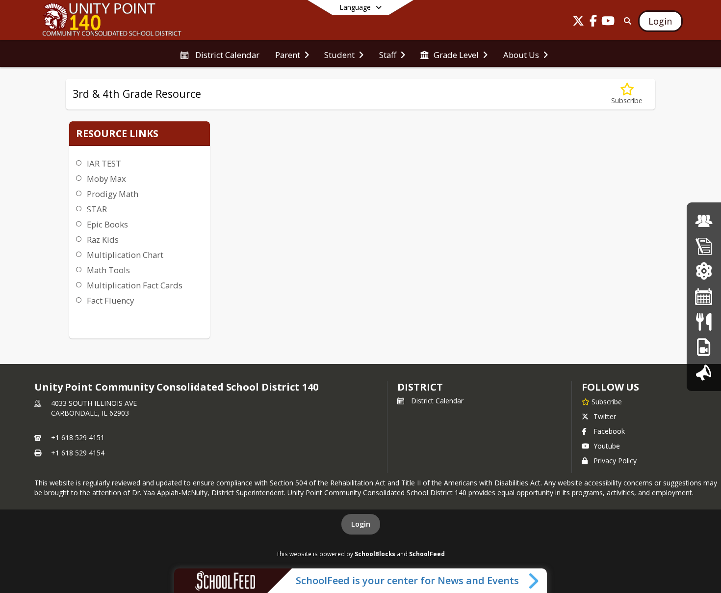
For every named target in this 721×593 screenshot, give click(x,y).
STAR (97, 209)
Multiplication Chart (125, 254)
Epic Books (107, 224)
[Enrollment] (704, 246)
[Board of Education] (704, 221)
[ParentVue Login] (704, 271)
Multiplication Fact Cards (134, 285)
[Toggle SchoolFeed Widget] (534, 580)
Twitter (604, 416)
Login (360, 524)
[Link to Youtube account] (607, 22)
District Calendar (437, 400)
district (419, 387)
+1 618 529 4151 (77, 437)
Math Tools (108, 270)
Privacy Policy (615, 460)
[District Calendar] (704, 296)
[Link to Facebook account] (593, 22)
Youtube (606, 446)
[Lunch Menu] (704, 322)
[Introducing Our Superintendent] (704, 372)
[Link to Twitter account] (578, 22)
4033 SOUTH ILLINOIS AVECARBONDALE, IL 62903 (94, 408)
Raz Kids (103, 239)
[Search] (625, 21)
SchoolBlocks (375, 554)
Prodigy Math (112, 193)
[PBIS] (704, 347)
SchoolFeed (427, 554)
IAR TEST (104, 163)
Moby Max (106, 178)
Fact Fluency (110, 300)
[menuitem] (219, 54)
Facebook (609, 431)
